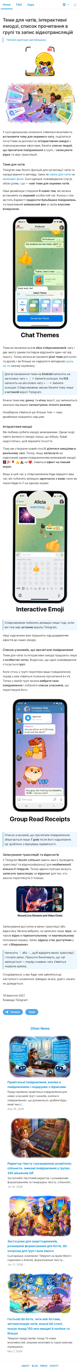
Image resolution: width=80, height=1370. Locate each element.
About (26, 1365)
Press (43, 1365)
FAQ (19, 4)
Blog (35, 1365)
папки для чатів (60, 174)
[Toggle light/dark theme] (75, 4)
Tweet (31, 1012)
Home (7, 4)
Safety (54, 1365)
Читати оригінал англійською (26, 40)
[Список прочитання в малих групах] (40, 761)
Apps (30, 4)
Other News (40, 1028)
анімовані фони (13, 179)
